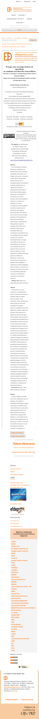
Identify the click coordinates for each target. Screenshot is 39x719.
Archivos (29, 19)
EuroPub (14, 629)
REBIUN (13, 582)
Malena (13, 584)
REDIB (13, 544)
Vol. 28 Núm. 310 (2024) (20, 38)
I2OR (13, 641)
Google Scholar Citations (19, 551)
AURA (13, 591)
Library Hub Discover (18, 579)
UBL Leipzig (15, 617)
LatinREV (14, 570)
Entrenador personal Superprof (19, 485)
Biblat (13, 631)
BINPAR (13, 575)
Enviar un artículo (17, 432)
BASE (13, 556)
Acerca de (19, 22)
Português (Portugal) (16, 474)
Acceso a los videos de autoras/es (23, 447)
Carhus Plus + (16, 594)
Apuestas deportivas (16, 483)
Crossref (14, 558)
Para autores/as (14, 523)
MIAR (13, 553)
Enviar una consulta (18, 436)
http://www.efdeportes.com (12, 687)
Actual (13, 15)
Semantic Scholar (17, 627)
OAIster (14, 589)
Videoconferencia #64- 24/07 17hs (23, 452)
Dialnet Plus (15, 546)
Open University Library (19, 596)
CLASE (13, 634)
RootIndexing (16, 624)
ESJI (12, 622)
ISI (12, 643)
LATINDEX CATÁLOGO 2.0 (19, 549)
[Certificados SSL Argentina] (24, 668)
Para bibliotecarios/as (16, 526)
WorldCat (14, 567)
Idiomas (18, 1)
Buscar (20, 30)
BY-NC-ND (14, 691)
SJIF (12, 636)
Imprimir (33, 40)
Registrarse (27, 1)
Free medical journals (18, 605)
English (12, 471)
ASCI (13, 648)
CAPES (13, 541)
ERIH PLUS (14, 572)
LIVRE (13, 565)
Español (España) (15, 469)
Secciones (21, 15)
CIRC (13, 563)
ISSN (13, 650)
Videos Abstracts (24, 443)
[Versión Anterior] (17, 515)
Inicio (3, 38)
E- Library (14, 612)
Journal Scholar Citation (19, 560)
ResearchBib (15, 615)
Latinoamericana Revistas (20, 638)
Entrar (34, 1)
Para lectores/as (15, 521)
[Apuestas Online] (18, 500)
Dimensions (15, 577)
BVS (12, 646)
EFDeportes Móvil (15, 504)
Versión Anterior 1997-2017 (15, 19)
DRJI (12, 620)
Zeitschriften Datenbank (19, 603)
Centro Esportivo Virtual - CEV (21, 586)
